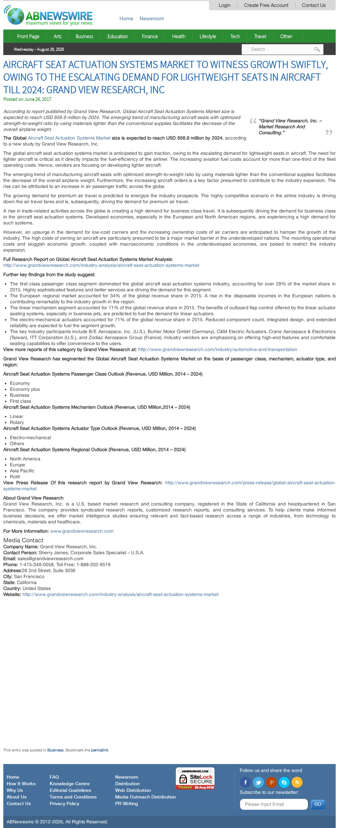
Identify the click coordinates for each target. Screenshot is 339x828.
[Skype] (284, 783)
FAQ (54, 777)
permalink (99, 750)
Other (286, 36)
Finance (150, 36)
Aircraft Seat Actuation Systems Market (69, 138)
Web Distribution (133, 790)
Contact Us (314, 5)
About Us (16, 797)
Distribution (127, 784)
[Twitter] (258, 783)
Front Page (28, 36)
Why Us (15, 790)
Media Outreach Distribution (145, 797)
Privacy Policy (64, 803)
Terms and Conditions (73, 797)
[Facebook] (245, 783)
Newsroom (152, 18)
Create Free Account (266, 5)
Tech (235, 36)
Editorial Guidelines (70, 790)
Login (224, 5)
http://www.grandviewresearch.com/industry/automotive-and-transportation (217, 349)
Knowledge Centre (70, 784)
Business (84, 36)
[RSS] (297, 783)
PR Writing (126, 803)
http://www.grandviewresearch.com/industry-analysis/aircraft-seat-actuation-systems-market (101, 265)
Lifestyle (208, 36)
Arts (58, 36)
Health (178, 36)
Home (126, 18)
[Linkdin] (271, 783)
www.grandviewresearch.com (82, 531)
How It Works (21, 784)
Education (118, 36)
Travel (260, 36)
